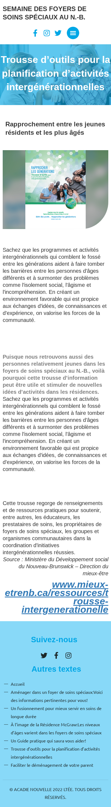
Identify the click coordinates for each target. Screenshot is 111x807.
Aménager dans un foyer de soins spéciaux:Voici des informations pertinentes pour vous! (57, 696)
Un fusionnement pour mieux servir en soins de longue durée (56, 712)
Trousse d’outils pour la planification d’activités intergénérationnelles (55, 752)
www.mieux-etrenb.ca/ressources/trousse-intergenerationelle (56, 597)
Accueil (18, 684)
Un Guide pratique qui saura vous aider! (48, 740)
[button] (73, 33)
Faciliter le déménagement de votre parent (52, 765)
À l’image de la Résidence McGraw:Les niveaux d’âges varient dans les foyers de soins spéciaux (56, 728)
